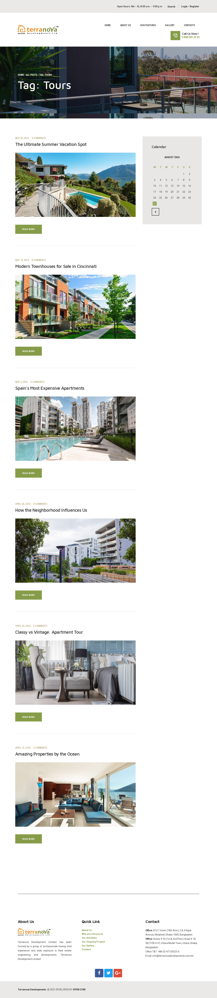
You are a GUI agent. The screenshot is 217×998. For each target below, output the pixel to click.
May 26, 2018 (22, 138)
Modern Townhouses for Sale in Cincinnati (55, 266)
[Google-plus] (118, 973)
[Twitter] (108, 973)
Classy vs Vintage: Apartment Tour (49, 632)
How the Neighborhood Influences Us (51, 510)
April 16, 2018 (22, 747)
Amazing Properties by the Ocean (47, 754)
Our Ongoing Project (93, 941)
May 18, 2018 (22, 260)
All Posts (31, 75)
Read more (28, 229)
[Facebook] (99, 973)
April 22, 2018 (22, 626)
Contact (86, 949)
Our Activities (89, 937)
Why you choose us (92, 934)
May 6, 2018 (21, 382)
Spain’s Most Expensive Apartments (49, 388)
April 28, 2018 (22, 504)
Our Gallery (88, 945)
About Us (87, 930)
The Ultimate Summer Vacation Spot (50, 144)
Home (21, 75)
